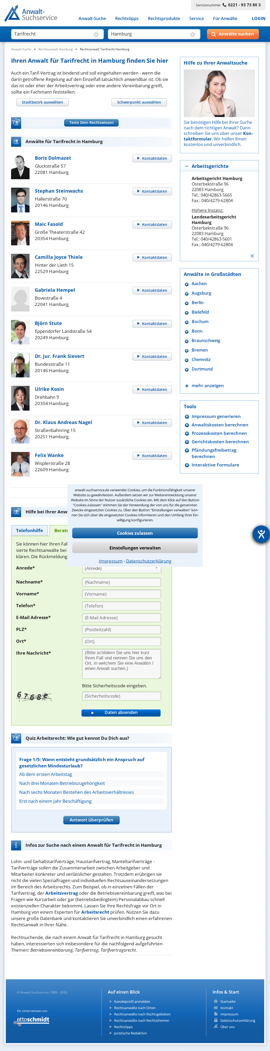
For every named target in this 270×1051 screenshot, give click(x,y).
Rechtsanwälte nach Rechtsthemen (141, 1020)
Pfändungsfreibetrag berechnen (214, 453)
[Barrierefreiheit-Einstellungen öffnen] (261, 534)
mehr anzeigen (208, 385)
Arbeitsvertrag (61, 893)
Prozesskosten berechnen (219, 433)
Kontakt (226, 1007)
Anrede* (25, 568)
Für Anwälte (225, 18)
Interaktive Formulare (215, 465)
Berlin (198, 302)
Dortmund (202, 369)
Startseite (227, 1001)
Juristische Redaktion (130, 1033)
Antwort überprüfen (91, 820)
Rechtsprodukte (164, 18)
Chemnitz (201, 359)
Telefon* (25, 605)
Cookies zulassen (135, 533)
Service (196, 18)
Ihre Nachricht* (33, 653)
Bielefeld (200, 312)
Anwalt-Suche (92, 18)
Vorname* (27, 594)
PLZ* (21, 629)
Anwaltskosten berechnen (220, 425)
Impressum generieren (216, 416)
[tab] (42, 102)
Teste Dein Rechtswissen (91, 122)
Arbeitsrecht (95, 912)
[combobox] (121, 568)
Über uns (227, 1026)
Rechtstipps (127, 18)
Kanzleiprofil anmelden (132, 1001)
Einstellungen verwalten (135, 548)
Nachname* (29, 582)
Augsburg (201, 293)
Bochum (200, 321)
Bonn (197, 331)
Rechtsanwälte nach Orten (135, 1008)
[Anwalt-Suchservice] (33, 14)
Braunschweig (206, 340)
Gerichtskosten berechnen (220, 442)
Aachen (199, 283)
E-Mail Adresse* (33, 617)
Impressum (111, 561)
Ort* (21, 641)
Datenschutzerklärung (148, 561)
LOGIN (259, 18)
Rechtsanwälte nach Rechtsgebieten (142, 1014)
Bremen (200, 350)
